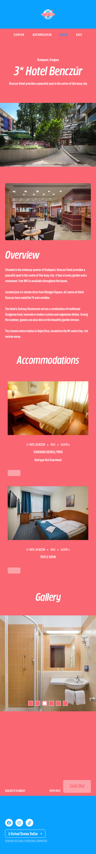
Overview (19, 35)
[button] (30, 703)
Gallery (64, 35)
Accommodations (42, 35)
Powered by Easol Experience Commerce (26, 841)
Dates (79, 35)
